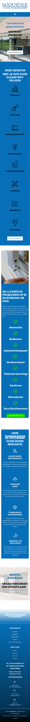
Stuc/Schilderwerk (16, 408)
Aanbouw (15, 191)
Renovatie (15, 95)
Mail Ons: (15, 703)
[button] (15, 14)
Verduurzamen (15, 154)
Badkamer (15, 115)
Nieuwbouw (15, 210)
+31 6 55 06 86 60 (15, 677)
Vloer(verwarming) (15, 171)
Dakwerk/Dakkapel (15, 134)
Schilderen (15, 230)
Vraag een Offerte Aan (15, 52)
